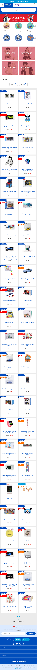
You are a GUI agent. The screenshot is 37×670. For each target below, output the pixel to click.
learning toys (18, 31)
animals (30, 43)
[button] (1, 1)
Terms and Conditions (28, 667)
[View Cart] (35, 3)
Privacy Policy (18, 668)
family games (30, 31)
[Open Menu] (2, 5)
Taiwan (25, 639)
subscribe (31, 633)
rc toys (18, 43)
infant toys (6, 31)
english (18, 639)
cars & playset (7, 43)
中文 (11, 639)
